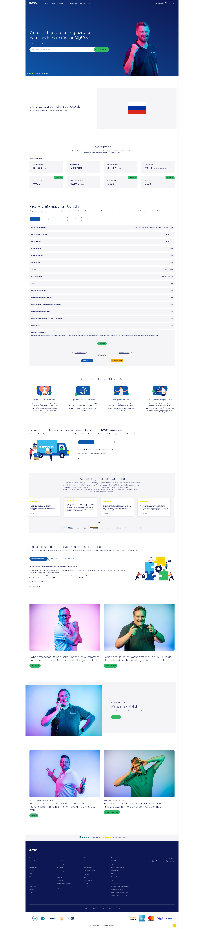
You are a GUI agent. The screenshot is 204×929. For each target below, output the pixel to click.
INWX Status (87, 890)
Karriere (85, 864)
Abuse (112, 873)
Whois (31, 883)
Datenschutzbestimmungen (118, 867)
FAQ (85, 877)
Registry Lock (32, 886)
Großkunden (60, 877)
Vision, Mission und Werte (90, 870)
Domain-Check (33, 860)
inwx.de (94, 908)
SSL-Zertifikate (60, 867)
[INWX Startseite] (33, 3)
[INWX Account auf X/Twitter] (153, 861)
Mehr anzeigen (33, 586)
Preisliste (31, 864)
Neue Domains (33, 867)
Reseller (58, 874)
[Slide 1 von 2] (99, 522)
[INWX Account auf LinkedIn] (167, 861)
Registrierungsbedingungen (118, 880)
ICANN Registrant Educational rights (120, 892)
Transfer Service (60, 880)
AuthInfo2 (31, 892)
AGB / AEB (113, 860)
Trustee (31, 880)
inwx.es (118, 908)
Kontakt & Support (88, 880)
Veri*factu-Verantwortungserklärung (120, 886)
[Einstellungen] (166, 3)
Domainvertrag (114, 876)
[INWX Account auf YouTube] (170, 861)
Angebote (31, 870)
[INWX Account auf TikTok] (174, 861)
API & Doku (86, 883)
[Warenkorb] (169, 3)
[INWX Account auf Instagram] (156, 861)
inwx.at (102, 908)
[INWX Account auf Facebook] (160, 861)
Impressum (114, 864)
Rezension (86, 887)
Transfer (31, 873)
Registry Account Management (64, 883)
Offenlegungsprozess (116, 883)
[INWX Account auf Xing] (149, 861)
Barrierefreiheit (114, 870)
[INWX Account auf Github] (163, 861)
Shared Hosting (60, 860)
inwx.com (86, 908)
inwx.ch (110, 908)
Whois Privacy (32, 876)
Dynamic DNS (32, 889)
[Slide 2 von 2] (101, 522)
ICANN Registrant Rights (117, 889)
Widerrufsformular (115, 899)
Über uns (86, 860)
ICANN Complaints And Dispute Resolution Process (123, 896)
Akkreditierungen (88, 867)
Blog (58, 888)
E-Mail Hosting (60, 864)
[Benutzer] (173, 3)
